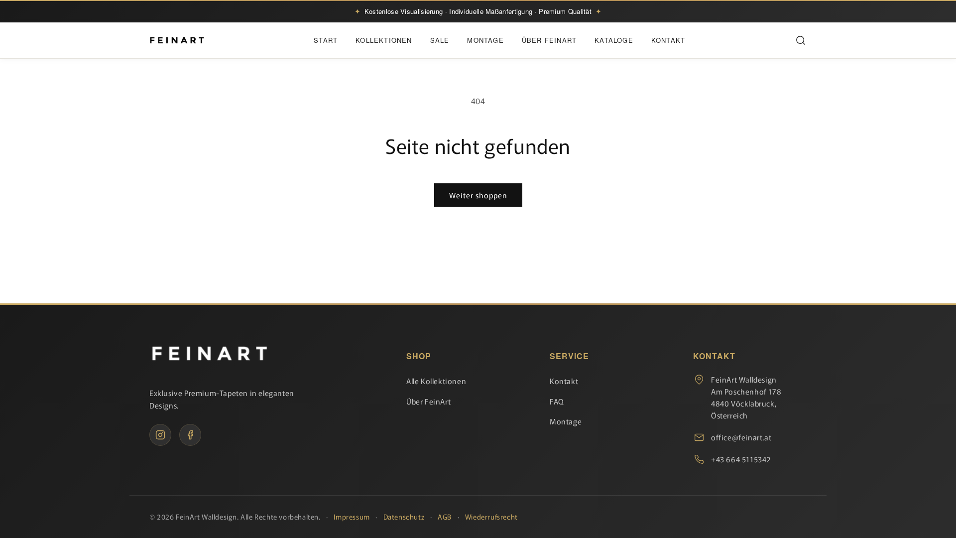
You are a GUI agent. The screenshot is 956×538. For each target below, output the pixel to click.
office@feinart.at (741, 437)
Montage (485, 40)
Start (326, 40)
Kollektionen (384, 40)
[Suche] (801, 40)
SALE (440, 40)
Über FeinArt (549, 40)
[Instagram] (160, 435)
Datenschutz (404, 517)
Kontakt (668, 40)
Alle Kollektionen (436, 381)
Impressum (351, 517)
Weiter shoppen (478, 195)
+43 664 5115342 (741, 459)
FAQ (557, 401)
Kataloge (614, 40)
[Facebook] (190, 435)
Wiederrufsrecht (491, 517)
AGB (445, 517)
